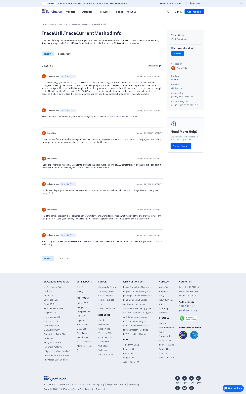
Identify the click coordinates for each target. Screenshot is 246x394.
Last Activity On (179, 101)
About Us (131, 11)
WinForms (63, 24)
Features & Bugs (106, 299)
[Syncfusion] (55, 378)
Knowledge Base (106, 291)
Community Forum (107, 287)
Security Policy (98, 384)
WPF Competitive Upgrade (135, 317)
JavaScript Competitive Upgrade (137, 295)
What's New (164, 349)
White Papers (104, 324)
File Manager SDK (52, 317)
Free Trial (81, 287)
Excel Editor (82, 333)
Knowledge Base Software (56, 359)
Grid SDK (48, 291)
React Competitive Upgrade (135, 299)
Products (70, 11)
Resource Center (106, 354)
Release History (166, 357)
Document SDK (51, 321)
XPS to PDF (82, 316)
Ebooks (101, 320)
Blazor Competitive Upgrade (136, 287)
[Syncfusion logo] (52, 11)
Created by (177, 63)
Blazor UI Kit (129, 353)
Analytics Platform (52, 342)
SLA (100, 304)
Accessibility (103, 341)
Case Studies (104, 328)
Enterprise (87, 11)
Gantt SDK (49, 304)
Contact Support (181, 146)
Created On (177, 93)
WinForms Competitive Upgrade (138, 312)
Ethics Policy (134, 384)
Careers (162, 304)
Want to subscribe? (182, 48)
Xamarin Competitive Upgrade (137, 308)
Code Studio (49, 338)
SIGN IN (48, 53)
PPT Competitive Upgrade (135, 334)
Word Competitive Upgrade (135, 325)
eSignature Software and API (57, 351)
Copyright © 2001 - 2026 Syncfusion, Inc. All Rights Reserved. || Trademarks (75, 389)
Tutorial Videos (166, 336)
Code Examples (105, 337)
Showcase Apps (166, 344)
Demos (162, 323)
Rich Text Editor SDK (53, 308)
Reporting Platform (53, 347)
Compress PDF (84, 311)
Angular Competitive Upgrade (136, 291)
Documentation (166, 327)
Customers (164, 291)
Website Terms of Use (81, 384)
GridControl (176, 88)
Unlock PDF (82, 303)
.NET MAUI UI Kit (131, 344)
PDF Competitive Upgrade (135, 321)
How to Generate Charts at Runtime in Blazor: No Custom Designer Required (92, 3)
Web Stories (103, 346)
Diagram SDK (50, 312)
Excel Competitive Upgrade (135, 329)
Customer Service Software (56, 355)
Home (45, 24)
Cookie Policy (63, 384)
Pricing (119, 11)
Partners (163, 312)
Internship (163, 308)
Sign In (178, 11)
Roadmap (163, 353)
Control (175, 84)
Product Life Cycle (106, 308)
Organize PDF (83, 320)
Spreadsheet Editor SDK (55, 334)
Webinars (102, 350)
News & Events (166, 299)
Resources (104, 11)
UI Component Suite (53, 287)
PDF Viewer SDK (51, 325)
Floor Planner (83, 324)
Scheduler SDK (51, 299)
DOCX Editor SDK (52, 329)
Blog (161, 295)
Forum (53, 24)
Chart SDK (49, 295)
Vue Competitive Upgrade (135, 304)
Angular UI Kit (129, 357)
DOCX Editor (82, 328)
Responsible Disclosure (116, 384)
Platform (175, 76)
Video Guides (165, 340)
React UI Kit (128, 349)
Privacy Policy (49, 384)
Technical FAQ (105, 333)
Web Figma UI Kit (131, 361)
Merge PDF (82, 307)
